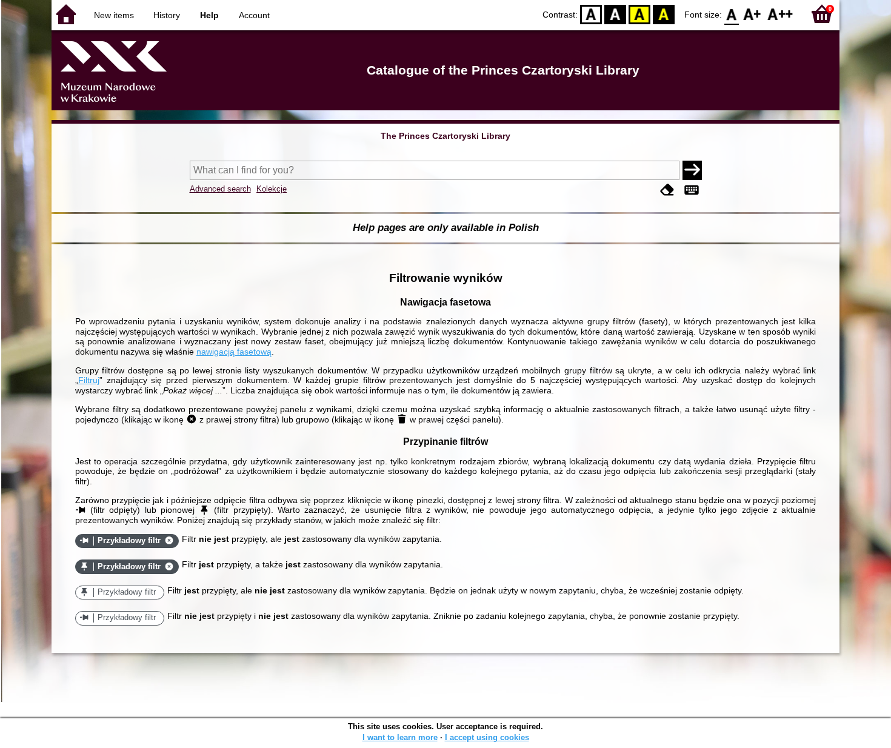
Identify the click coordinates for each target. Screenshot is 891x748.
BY (663, 13)
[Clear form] (667, 190)
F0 (732, 13)
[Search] (692, 170)
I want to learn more (400, 737)
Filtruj (88, 380)
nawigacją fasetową (234, 351)
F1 (752, 13)
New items (114, 15)
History (166, 15)
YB (639, 13)
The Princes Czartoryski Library (445, 136)
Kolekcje (271, 188)
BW (615, 13)
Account (254, 15)
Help (209, 15)
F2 (780, 13)
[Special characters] (691, 190)
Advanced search (220, 188)
